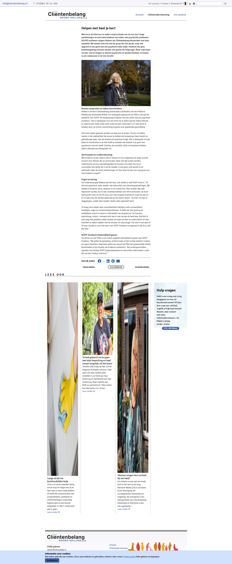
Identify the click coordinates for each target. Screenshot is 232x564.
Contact (164, 3)
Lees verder (52, 512)
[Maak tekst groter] (194, 3)
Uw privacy (154, 3)
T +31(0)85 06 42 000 (45, 3)
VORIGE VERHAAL (89, 267)
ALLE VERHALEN (116, 267)
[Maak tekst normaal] (190, 3)
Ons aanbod (180, 14)
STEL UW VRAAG (170, 328)
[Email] (118, 261)
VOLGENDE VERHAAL (142, 267)
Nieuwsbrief (176, 3)
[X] (104, 261)
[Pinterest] (113, 261)
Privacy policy (129, 556)
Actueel (140, 14)
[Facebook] (99, 261)
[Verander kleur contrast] (186, 3)
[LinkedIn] (108, 261)
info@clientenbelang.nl (14, 3)
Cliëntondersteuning (158, 14)
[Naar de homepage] (67, 18)
